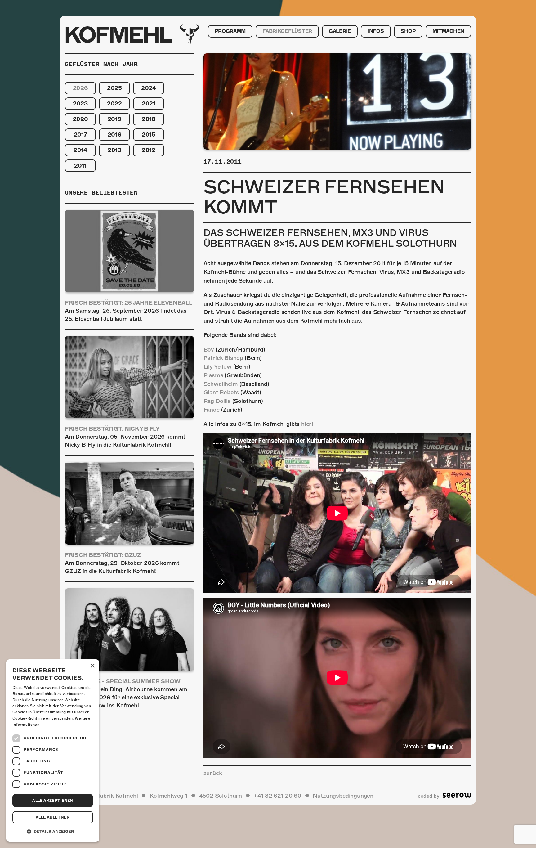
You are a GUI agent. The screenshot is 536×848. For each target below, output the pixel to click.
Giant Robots (221, 392)
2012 (148, 150)
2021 (148, 103)
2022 (114, 103)
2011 (80, 165)
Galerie (340, 31)
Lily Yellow (217, 366)
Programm (230, 31)
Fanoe (211, 409)
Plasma (213, 375)
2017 (80, 134)
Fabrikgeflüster (287, 31)
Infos (376, 31)
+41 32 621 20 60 (277, 795)
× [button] (92, 666)
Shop (408, 31)
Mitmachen (448, 31)
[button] (52, 832)
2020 (80, 119)
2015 (148, 134)
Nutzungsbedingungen (343, 795)
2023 (80, 103)
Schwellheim (220, 384)
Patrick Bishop (223, 357)
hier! (307, 424)
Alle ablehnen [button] (53, 817)
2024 (148, 88)
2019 (115, 119)
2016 (115, 134)
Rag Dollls (217, 401)
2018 (148, 119)
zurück (212, 773)
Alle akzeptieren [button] (52, 800)
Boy (208, 349)
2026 (80, 88)
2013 (114, 150)
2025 (114, 88)
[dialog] (52, 750)
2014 (80, 150)
